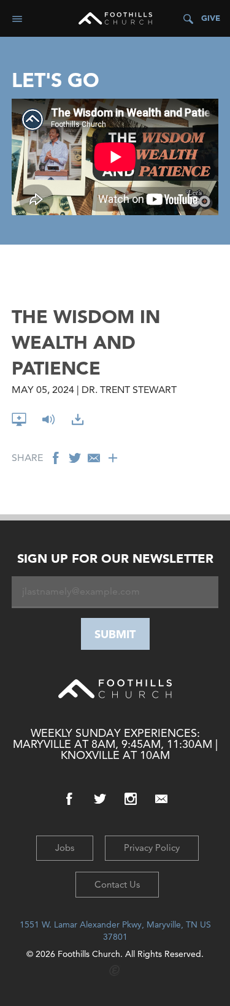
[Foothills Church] (115, 18)
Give (210, 18)
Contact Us (117, 884)
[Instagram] (131, 799)
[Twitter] (100, 799)
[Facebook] (69, 799)
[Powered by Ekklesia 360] (115, 971)
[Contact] (161, 799)
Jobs (64, 847)
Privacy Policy (152, 847)
